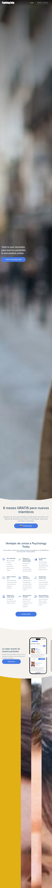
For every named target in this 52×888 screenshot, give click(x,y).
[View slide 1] (38, 655)
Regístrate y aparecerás (42, 2)
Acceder (32, 2)
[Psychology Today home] (8, 2)
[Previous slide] (29, 655)
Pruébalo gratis (27, 526)
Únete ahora (11, 661)
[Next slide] (47, 655)
